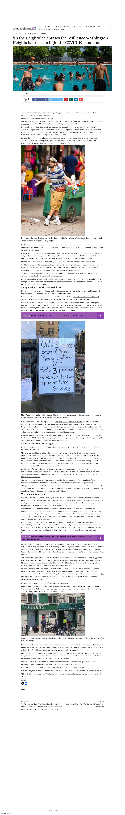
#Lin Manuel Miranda (66, 697)
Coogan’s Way (27, 591)
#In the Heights (52, 697)
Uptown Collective (52, 560)
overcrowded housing (53, 310)
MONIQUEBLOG (58, 29)
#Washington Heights (88, 697)
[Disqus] (62, 737)
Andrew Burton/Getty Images (38, 115)
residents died (39, 650)
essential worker (91, 576)
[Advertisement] (62, 12)
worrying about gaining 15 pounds (89, 429)
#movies (77, 697)
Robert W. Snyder (27, 119)
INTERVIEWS (90, 27)
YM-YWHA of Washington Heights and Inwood (53, 522)
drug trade (65, 258)
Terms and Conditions (6, 813)
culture (17, 34)
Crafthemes (74, 810)
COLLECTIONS (77, 27)
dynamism (25, 124)
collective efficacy (60, 491)
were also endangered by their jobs (68, 422)
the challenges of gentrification (69, 265)
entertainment (30, 34)
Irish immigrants (51, 455)
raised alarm (85, 647)
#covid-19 (25, 697)
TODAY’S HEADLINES (62, 27)
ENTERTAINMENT (45, 27)
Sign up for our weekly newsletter (73, 667)
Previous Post (25, 701)
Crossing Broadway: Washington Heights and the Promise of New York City (51, 140)
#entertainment (41, 697)
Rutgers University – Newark (43, 119)
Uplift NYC (27, 544)
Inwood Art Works (28, 569)
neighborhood (87, 483)
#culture (32, 697)
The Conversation (52, 674)
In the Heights (83, 121)
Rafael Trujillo (96, 472)
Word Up (97, 511)
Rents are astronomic (90, 305)
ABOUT (100, 27)
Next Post (101, 701)
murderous (56, 258)
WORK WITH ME (44, 29)
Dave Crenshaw (78, 498)
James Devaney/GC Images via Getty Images (37, 241)
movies (43, 34)
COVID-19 (88, 262)
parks (68, 576)
